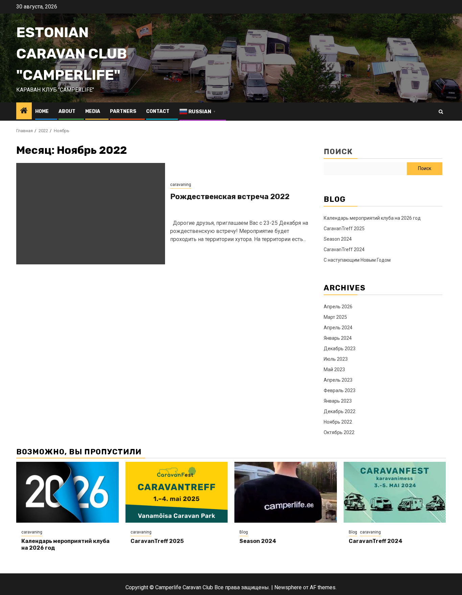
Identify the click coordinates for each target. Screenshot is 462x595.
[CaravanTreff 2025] (176, 492)
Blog (243, 532)
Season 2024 (338, 239)
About (67, 111)
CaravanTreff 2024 (344, 249)
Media (92, 111)
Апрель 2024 (338, 327)
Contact (157, 111)
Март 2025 (335, 317)
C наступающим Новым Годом (357, 260)
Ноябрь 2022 (338, 422)
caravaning (180, 184)
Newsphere (288, 587)
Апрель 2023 (338, 380)
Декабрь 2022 (339, 411)
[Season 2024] (285, 492)
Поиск (338, 151)
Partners (123, 111)
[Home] (24, 111)
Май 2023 (334, 369)
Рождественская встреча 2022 (230, 196)
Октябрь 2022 (339, 432)
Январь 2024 (338, 338)
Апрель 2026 (338, 306)
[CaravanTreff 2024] (395, 492)
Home (42, 111)
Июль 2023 (336, 359)
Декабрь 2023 (339, 348)
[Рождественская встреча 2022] (90, 213)
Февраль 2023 (339, 390)
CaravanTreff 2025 (344, 228)
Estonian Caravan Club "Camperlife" (71, 54)
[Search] (441, 111)
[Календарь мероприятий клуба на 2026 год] (67, 492)
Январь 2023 (338, 401)
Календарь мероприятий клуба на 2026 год (372, 218)
